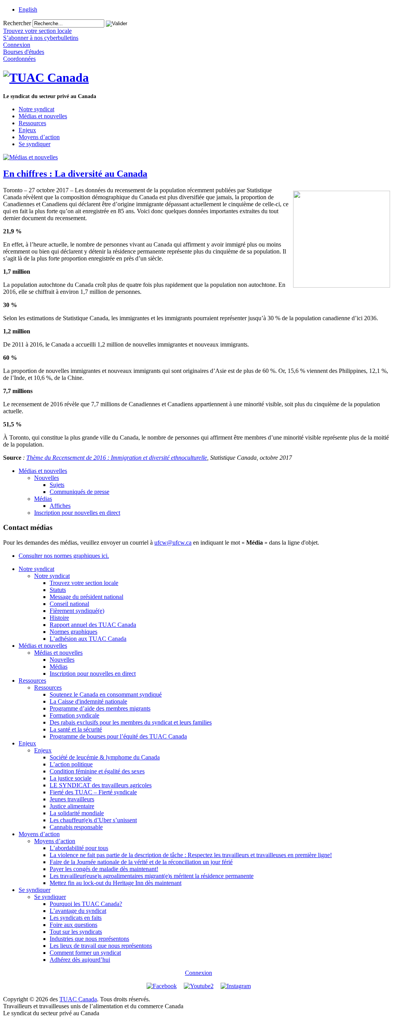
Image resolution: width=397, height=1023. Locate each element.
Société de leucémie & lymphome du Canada (105, 757)
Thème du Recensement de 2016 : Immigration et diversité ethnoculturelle (116, 457)
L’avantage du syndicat (78, 910)
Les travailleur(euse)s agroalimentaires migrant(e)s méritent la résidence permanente (152, 876)
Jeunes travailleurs (72, 799)
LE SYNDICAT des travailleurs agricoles (101, 785)
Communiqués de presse (79, 491)
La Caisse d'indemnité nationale (88, 701)
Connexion (198, 973)
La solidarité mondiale (77, 813)
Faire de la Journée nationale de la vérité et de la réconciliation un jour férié (141, 862)
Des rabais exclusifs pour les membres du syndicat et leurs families (131, 722)
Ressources (32, 123)
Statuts (58, 590)
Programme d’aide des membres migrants (100, 708)
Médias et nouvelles (43, 116)
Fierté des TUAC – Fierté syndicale (93, 792)
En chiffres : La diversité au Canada (75, 174)
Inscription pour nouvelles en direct (77, 512)
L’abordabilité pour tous (79, 848)
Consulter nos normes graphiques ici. (64, 555)
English (28, 9)
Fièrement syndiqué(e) (77, 610)
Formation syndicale (74, 715)
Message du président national (86, 596)
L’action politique (71, 764)
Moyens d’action (39, 137)
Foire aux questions (73, 924)
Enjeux (27, 130)
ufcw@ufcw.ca (173, 542)
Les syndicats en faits (76, 917)
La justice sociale (70, 778)
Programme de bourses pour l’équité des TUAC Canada (118, 736)
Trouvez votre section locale (84, 583)
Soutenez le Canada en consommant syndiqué (106, 694)
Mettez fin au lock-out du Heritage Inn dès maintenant (115, 883)
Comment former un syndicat (85, 952)
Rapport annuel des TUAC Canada (93, 624)
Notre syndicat (36, 109)
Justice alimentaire (72, 806)
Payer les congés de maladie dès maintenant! (104, 869)
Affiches (60, 505)
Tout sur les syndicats (76, 931)
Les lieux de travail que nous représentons (101, 945)
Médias (43, 498)
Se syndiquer (34, 144)
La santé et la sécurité (76, 729)
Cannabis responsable (76, 827)
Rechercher (17, 23)
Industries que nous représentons (89, 938)
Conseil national (69, 603)
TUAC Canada (78, 999)
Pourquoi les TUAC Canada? (86, 904)
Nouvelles (46, 477)
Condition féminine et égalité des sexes (97, 771)
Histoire (59, 617)
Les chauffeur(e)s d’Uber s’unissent (93, 820)
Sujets (57, 484)
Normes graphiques (73, 631)
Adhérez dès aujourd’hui (80, 959)
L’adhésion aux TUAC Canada (88, 638)
